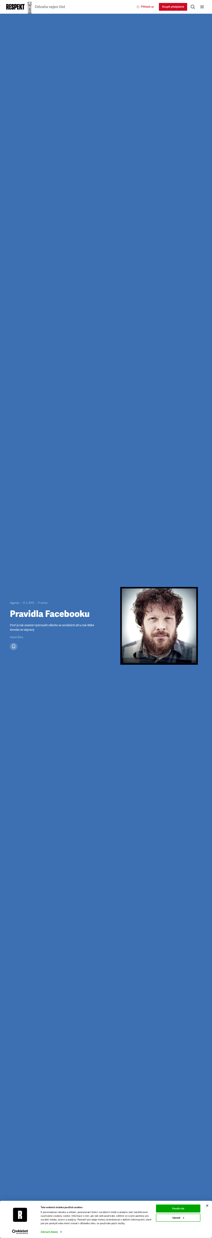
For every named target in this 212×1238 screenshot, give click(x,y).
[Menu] (202, 7)
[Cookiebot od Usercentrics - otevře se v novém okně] (20, 1232)
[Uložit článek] (13, 646)
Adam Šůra (16, 637)
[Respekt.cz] (15, 6)
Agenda (14, 603)
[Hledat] (192, 7)
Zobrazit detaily (49, 1232)
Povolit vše (178, 1208)
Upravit (176, 1217)
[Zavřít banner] (207, 1206)
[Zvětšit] (159, 626)
